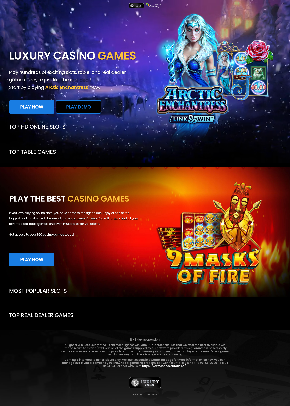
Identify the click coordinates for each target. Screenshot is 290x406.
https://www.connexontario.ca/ (164, 366)
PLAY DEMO (78, 107)
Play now (31, 259)
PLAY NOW (31, 107)
